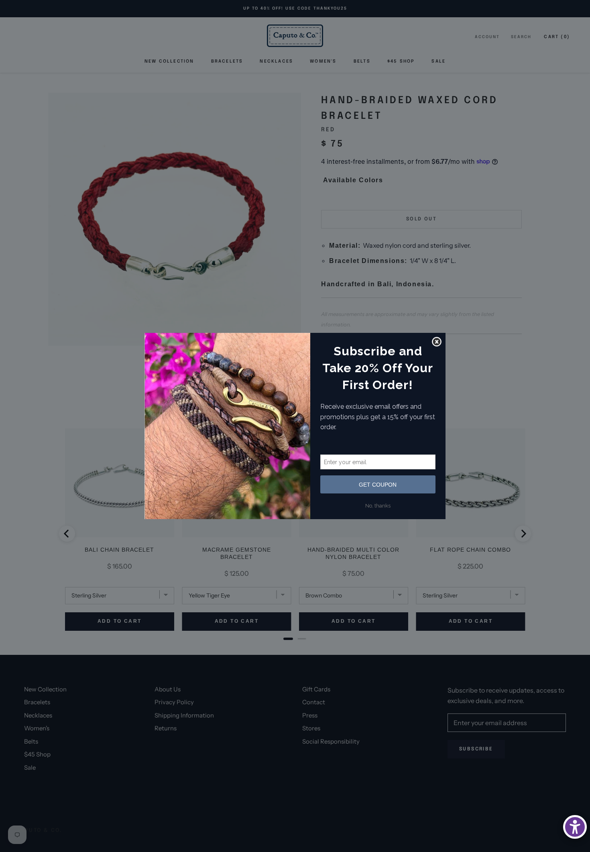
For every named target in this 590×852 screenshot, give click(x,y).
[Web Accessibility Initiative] (575, 827)
